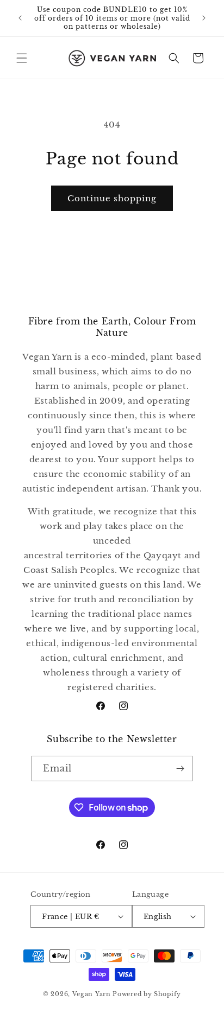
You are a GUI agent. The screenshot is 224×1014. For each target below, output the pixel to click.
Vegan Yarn (91, 994)
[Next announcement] (204, 18)
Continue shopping (112, 198)
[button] (22, 58)
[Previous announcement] (20, 18)
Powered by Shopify (147, 994)
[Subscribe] (180, 768)
